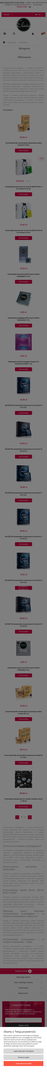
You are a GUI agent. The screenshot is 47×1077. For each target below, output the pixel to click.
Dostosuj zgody (23, 1057)
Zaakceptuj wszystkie (24, 1063)
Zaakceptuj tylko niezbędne (23, 1051)
